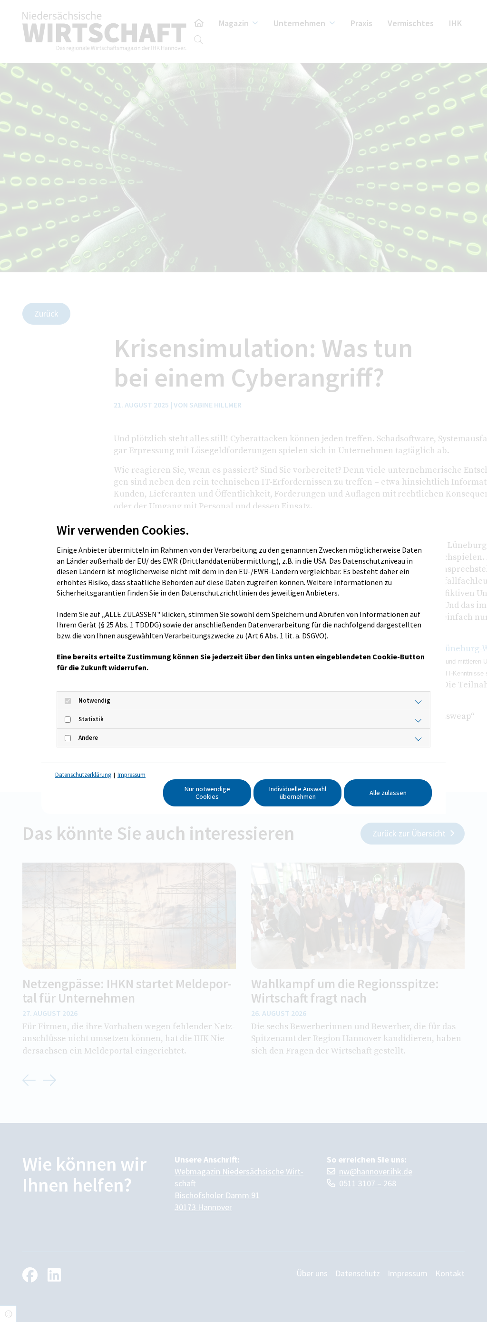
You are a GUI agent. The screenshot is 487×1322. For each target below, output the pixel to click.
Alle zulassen (388, 792)
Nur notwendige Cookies (207, 793)
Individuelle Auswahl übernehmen (297, 793)
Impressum (131, 775)
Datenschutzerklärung (83, 775)
